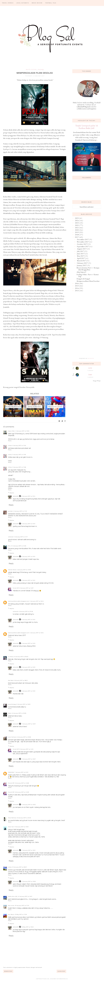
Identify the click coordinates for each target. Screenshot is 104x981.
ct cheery (11, 656)
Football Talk (50, 3)
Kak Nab (10, 680)
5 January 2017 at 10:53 (22, 431)
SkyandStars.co (62, 978)
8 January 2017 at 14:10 (26, 749)
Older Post (61, 971)
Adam (10, 713)
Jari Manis (11, 914)
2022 (77, 225)
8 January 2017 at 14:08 (22, 783)
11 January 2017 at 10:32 (29, 804)
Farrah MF (16, 588)
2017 (77, 237)
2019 (77, 232)
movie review (31, 69)
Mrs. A (10, 546)
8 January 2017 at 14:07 (27, 588)
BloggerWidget (97, 380)
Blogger (91, 358)
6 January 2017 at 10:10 (28, 643)
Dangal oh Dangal (83, 279)
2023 (77, 223)
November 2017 (83, 242)
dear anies (11, 905)
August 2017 (82, 249)
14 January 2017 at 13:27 (25, 896)
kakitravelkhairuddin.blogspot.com (18, 601)
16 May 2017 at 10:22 (28, 927)
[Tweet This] (62, 421)
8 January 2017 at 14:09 (22, 792)
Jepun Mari (11, 431)
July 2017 (80, 251)
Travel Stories (7, 3)
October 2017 (82, 244)
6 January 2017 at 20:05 (19, 713)
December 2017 (83, 239)
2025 (77, 218)
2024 (77, 220)
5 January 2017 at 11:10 (20, 511)
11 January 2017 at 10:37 (29, 724)
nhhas (10, 445)
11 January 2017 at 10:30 (29, 881)
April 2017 (81, 258)
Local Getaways (22, 3)
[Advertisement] (86, 308)
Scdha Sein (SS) (12, 896)
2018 (77, 235)
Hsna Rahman (12, 817)
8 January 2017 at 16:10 (24, 817)
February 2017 (82, 263)
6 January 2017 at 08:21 (21, 680)
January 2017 (82, 265)
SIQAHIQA (11, 772)
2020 (77, 230)
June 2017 (81, 254)
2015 (77, 286)
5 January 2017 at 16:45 (36, 632)
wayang (41, 69)
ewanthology (12, 704)
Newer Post (8, 971)
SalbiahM (15, 496)
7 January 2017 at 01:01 (21, 772)
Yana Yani (11, 826)
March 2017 (81, 261)
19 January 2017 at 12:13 (22, 905)
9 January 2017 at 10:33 (21, 826)
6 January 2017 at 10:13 (28, 523)
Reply (9, 440)
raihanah (11, 536)
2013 (77, 291)
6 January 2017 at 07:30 (26, 611)
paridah (10, 511)
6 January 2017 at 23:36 (24, 737)
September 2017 (83, 246)
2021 (77, 228)
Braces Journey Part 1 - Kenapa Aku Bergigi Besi (88, 269)
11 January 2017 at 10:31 (28, 850)
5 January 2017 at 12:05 (19, 546)
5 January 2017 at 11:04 (19, 445)
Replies (12, 493)
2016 (77, 283)
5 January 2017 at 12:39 (24, 569)
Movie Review (37, 3)
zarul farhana (12, 737)
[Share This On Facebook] (59, 421)
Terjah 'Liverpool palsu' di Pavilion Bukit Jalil (86, 126)
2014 (77, 288)
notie (90, 368)
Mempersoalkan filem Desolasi (88, 281)
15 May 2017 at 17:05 (21, 914)
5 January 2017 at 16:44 (37, 601)
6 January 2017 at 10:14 (28, 496)
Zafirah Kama (12, 569)
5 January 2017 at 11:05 (19, 454)
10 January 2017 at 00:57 (19, 867)
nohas (10, 867)
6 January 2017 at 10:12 (28, 556)
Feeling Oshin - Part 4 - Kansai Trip (88, 275)
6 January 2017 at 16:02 (23, 704)
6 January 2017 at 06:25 (21, 656)
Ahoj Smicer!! (81, 272)
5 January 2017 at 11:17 (21, 536)
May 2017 (81, 256)
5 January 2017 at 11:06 (19, 467)
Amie (90, 374)
